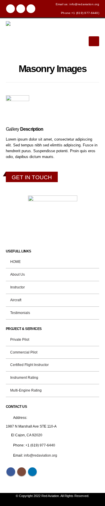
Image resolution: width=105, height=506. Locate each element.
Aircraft (15, 300)
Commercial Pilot (23, 352)
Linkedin (32, 471)
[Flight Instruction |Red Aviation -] (17, 40)
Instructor (17, 287)
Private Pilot (19, 339)
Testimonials (20, 313)
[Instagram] (20, 8)
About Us (17, 274)
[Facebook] (10, 8)
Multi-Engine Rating (26, 390)
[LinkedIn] (31, 8)
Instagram (21, 471)
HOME (15, 261)
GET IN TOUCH (32, 177)
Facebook (10, 471)
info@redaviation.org (40, 455)
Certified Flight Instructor (29, 365)
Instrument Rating (24, 377)
